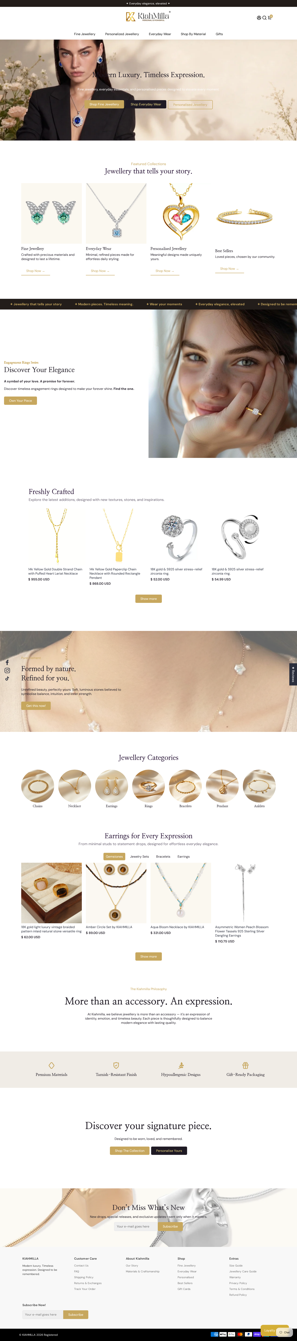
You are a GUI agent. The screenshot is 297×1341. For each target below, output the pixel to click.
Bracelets (163, 856)
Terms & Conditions (242, 1289)
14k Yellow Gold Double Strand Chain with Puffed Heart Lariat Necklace (55, 571)
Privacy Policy (238, 1283)
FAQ (76, 1271)
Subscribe (170, 1226)
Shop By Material (193, 34)
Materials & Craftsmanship (142, 1271)
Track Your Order (85, 1289)
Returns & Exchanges (88, 1283)
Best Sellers (185, 1283)
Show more (148, 599)
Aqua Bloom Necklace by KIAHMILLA (177, 927)
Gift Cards (184, 1289)
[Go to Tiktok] (7, 679)
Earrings (184, 856)
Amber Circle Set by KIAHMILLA (109, 927)
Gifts (219, 34)
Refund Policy (238, 1295)
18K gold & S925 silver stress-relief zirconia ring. (176, 571)
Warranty (235, 1277)
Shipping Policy (84, 1277)
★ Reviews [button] (293, 674)
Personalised (186, 1277)
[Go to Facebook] (7, 662)
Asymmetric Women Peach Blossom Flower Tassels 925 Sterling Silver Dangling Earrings (242, 931)
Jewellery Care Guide (243, 1271)
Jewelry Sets (139, 856)
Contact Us (81, 1265)
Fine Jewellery (84, 34)
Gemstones (114, 856)
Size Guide (236, 1265)
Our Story (132, 1265)
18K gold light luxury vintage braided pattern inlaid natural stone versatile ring (51, 929)
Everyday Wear (160, 34)
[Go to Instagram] (7, 670)
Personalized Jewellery (122, 34)
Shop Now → (35, 271)
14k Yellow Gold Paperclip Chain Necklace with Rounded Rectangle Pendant (115, 573)
